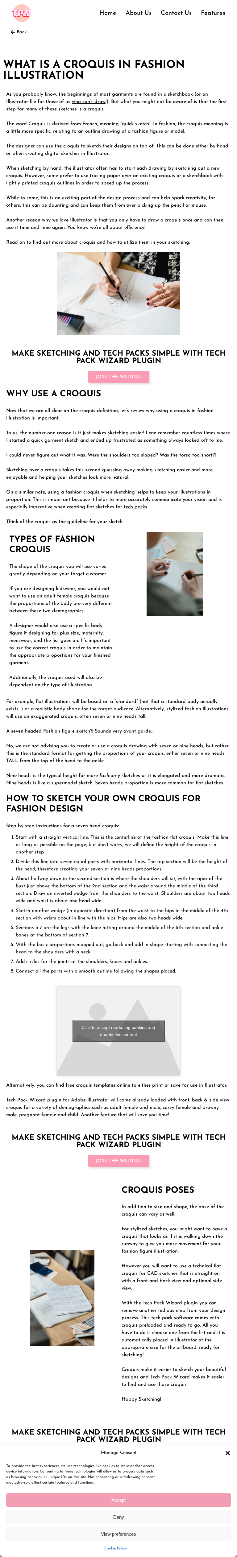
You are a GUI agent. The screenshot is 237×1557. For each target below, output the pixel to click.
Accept (118, 1500)
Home (107, 13)
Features (213, 13)
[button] (228, 1453)
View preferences (118, 1534)
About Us (139, 13)
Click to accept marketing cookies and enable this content (118, 1031)
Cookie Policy (115, 1548)
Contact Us (176, 13)
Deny (118, 1517)
